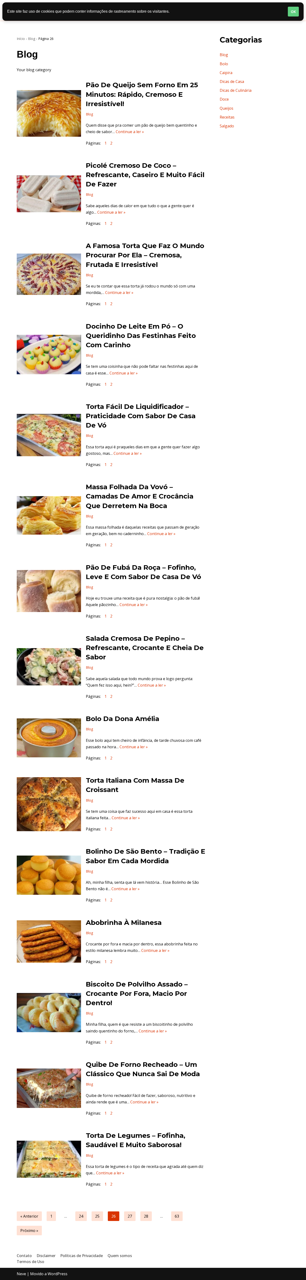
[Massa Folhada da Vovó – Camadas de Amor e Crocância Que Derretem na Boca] (49, 515)
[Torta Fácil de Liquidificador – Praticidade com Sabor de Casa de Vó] (49, 435)
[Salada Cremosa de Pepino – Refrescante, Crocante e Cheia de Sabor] (49, 666)
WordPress (57, 1273)
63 (177, 1216)
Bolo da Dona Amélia (122, 719)
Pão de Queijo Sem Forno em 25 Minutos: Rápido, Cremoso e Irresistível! (142, 94)
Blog (31, 38)
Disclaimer (46, 1255)
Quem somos (120, 1255)
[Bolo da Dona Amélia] (49, 737)
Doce (224, 99)
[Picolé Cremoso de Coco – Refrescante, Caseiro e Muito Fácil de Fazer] (49, 193)
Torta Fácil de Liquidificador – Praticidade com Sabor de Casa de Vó (141, 415)
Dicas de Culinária (235, 90)
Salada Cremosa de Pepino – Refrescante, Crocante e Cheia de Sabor (145, 647)
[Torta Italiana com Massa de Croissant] (49, 804)
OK (293, 11)
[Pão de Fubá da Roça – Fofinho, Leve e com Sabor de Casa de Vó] (49, 591)
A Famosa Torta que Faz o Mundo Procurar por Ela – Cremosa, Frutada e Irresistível (145, 255)
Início (21, 38)
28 (146, 1216)
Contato (24, 1255)
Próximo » (29, 1230)
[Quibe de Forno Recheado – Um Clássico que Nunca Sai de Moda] (49, 1088)
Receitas (227, 117)
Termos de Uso (30, 1261)
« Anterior (29, 1216)
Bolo (224, 63)
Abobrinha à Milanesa (124, 922)
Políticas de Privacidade (81, 1255)
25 (97, 1216)
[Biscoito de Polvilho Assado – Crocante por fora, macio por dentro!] (49, 1012)
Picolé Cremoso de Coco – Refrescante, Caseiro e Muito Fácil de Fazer (145, 174)
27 (130, 1216)
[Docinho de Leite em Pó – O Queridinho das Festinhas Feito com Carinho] (49, 354)
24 (81, 1216)
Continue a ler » (130, 131)
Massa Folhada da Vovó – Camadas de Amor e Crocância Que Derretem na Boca (139, 496)
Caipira (226, 72)
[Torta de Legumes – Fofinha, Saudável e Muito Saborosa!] (49, 1159)
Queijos (226, 108)
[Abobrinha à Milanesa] (49, 941)
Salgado (227, 126)
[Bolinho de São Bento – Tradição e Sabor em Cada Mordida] (49, 875)
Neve (21, 1273)
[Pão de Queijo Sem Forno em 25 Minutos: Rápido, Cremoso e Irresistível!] (49, 113)
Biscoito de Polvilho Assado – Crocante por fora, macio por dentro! (137, 993)
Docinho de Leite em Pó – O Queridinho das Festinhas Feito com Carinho (141, 335)
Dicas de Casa (232, 81)
